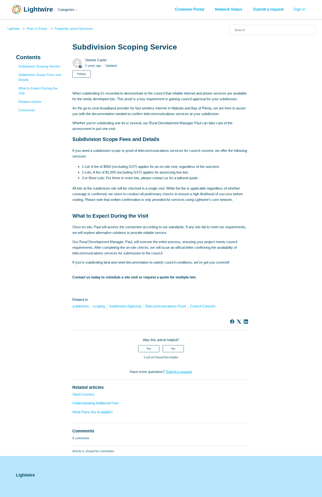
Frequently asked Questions (73, 28)
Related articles (29, 102)
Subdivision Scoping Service (39, 66)
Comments (26, 110)
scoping (99, 306)
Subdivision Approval (125, 306)
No (173, 348)
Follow (81, 74)
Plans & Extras (37, 28)
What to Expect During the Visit (38, 90)
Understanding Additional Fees (95, 403)
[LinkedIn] (246, 321)
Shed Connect (83, 394)
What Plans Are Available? (92, 412)
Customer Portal (189, 9)
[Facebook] (232, 321)
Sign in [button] (299, 9)
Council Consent (202, 306)
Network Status (228, 9)
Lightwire (14, 28)
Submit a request (268, 9)
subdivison (80, 306)
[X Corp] (239, 321)
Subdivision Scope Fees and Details (39, 77)
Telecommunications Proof (165, 306)
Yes (148, 348)
